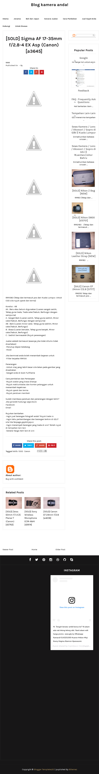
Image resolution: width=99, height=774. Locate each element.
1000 (8, 63)
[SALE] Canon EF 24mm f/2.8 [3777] (83, 288)
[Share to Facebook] (45, 451)
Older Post (60, 549)
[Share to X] (43, 451)
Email (8, 407)
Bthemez (73, 769)
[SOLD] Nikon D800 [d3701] (83, 219)
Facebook (10, 405)
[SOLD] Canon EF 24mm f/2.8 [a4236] (51, 514)
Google (84, 58)
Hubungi (6, 26)
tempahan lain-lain (17, 428)
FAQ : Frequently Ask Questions (84, 101)
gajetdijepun (28, 422)
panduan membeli (21, 393)
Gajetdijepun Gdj (75, 646)
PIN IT (52, 445)
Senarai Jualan (51, 19)
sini (32, 431)
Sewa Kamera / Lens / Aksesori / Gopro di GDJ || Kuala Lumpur (83, 129)
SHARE (18, 445)
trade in (49, 416)
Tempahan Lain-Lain (84, 113)
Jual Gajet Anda (89, 19)
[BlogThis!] (40, 451)
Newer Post (8, 549)
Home (34, 549)
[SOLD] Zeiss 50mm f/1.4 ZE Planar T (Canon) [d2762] (13, 518)
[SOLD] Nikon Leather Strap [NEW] (84, 255)
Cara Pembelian (70, 19)
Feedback (83, 90)
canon (27, 451)
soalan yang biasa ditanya (24, 381)
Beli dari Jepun (32, 19)
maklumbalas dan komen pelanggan (30, 384)
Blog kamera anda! (49, 4)
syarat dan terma (27, 300)
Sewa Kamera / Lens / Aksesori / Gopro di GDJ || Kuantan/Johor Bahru (83, 152)
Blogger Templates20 (44, 769)
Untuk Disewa (21, 26)
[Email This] (38, 451)
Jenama (17, 19)
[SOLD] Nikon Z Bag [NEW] (83, 192)
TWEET (29, 445)
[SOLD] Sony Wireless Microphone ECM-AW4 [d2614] (30, 518)
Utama (6, 19)
